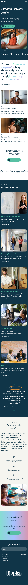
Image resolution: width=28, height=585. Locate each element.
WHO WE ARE (5, 558)
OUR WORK (4, 562)
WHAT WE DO (5, 560)
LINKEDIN (23, 558)
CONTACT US (5, 564)
